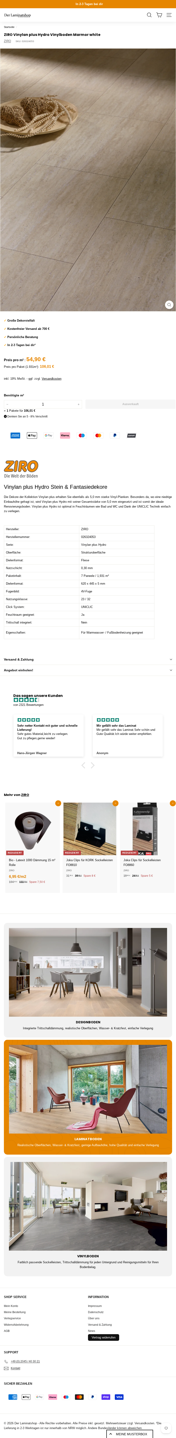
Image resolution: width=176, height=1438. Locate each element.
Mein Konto (11, 1306)
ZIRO (7, 41)
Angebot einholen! (18, 670)
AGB (7, 1331)
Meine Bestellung (15, 1312)
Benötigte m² (14, 395)
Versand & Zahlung (19, 659)
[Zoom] (169, 305)
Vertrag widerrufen (104, 1337)
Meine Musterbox (131, 1434)
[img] (90, 700)
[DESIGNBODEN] (88, 972)
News (91, 1331)
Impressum (95, 1306)
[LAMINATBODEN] (88, 1089)
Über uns (93, 1318)
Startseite (9, 27)
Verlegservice (12, 1318)
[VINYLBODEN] (88, 1206)
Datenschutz (96, 1312)
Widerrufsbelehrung (16, 1324)
